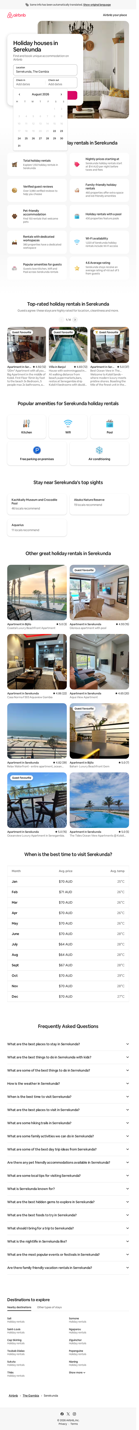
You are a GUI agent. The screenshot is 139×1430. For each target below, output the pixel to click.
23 (61, 131)
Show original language (97, 4)
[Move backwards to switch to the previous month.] (19, 94)
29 (54, 138)
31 (19, 145)
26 (33, 138)
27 (40, 138)
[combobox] (45, 71)
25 (26, 138)
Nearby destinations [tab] (19, 1307)
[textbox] (29, 84)
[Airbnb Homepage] (16, 15)
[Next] (75, 320)
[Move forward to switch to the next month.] (61, 94)
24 (19, 138)
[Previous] (61, 320)
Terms (74, 1423)
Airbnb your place (115, 15)
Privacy (63, 1423)
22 (54, 131)
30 (61, 138)
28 (47, 138)
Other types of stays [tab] (49, 1307)
